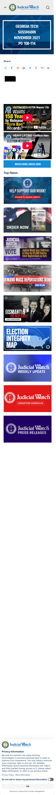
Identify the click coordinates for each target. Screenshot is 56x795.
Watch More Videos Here (28, 164)
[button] (5, 7)
